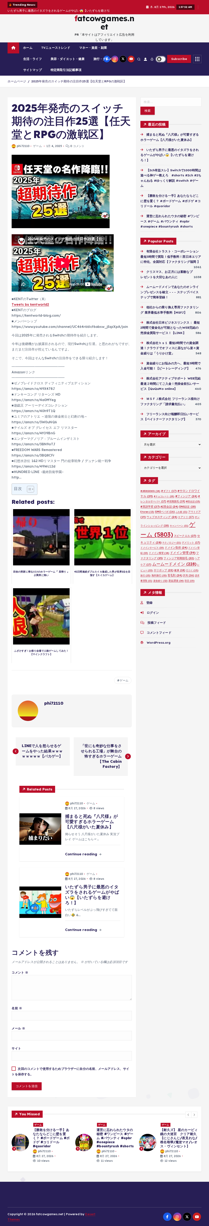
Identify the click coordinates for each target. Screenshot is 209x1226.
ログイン (153, 613)
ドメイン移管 (159, 552)
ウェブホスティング (162, 516)
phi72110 (23, 146)
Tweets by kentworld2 (30, 304)
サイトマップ (32, 70)
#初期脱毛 (176, 501)
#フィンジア (186, 496)
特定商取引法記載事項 (66, 70)
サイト (16, 1048)
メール (18, 1028)
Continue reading (81, 854)
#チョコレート (164, 496)
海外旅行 (159, 575)
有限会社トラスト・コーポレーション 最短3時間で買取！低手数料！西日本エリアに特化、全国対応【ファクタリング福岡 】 (170, 256)
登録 (149, 603)
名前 (17, 1008)
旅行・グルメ (102, 59)
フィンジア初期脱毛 (178, 558)
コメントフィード (159, 633)
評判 (188, 575)
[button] (188, 1115)
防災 (190, 580)
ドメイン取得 (176, 547)
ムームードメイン (174, 563)
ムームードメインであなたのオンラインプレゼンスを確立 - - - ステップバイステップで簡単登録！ (169, 292)
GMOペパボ (165, 511)
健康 (179, 570)
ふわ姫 (181, 511)
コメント (20, 972)
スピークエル (185, 535)
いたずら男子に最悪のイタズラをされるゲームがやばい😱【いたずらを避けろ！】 (169, 155)
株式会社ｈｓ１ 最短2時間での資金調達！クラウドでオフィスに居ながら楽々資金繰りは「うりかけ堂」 (169, 348)
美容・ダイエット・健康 (68, 59)
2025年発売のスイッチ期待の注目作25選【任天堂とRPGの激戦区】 (79, 81)
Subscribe (179, 59)
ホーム (27, 48)
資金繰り (160, 580)
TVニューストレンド (55, 48)
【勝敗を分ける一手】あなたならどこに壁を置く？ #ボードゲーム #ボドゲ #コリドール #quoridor (170, 201)
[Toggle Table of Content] (28, 489)
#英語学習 (150, 506)
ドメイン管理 (182, 553)
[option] (41, 1141)
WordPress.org (158, 643)
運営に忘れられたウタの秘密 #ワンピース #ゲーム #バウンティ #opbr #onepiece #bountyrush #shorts (169, 221)
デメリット (191, 542)
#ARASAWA (150, 490)
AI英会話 (169, 506)
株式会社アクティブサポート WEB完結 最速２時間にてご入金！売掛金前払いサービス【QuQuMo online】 (172, 383)
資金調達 (176, 580)
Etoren (147, 511)
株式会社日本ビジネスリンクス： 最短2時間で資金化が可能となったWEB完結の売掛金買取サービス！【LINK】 (170, 328)
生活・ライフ (32, 59)
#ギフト (168, 490)
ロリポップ (163, 570)
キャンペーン (179, 525)
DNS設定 (187, 506)
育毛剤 (175, 575)
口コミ (192, 570)
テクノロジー (171, 542)
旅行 (145, 575)
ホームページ (17, 81)
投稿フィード (157, 623)
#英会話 (193, 501)
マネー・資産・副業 (93, 48)
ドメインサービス (152, 547)
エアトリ (186, 516)
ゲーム (37, 146)
